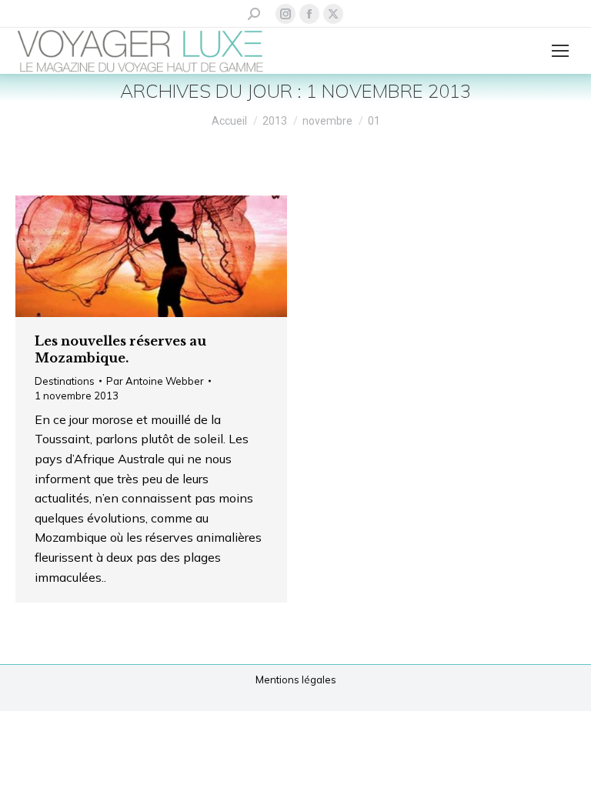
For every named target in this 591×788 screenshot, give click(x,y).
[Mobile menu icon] (560, 50)
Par (155, 381)
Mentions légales (295, 679)
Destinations (65, 381)
